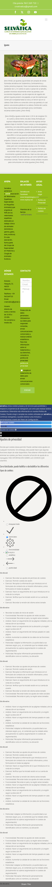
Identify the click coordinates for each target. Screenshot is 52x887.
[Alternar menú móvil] (46, 19)
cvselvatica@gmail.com (26, 6)
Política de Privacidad (42, 201)
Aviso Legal (40, 193)
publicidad (13, 568)
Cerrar (2, 426)
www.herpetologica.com (26, 197)
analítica (12, 555)
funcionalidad (14, 549)
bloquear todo (14, 524)
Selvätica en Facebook (24, 193)
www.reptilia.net (26, 200)
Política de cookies (42, 209)
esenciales (13, 537)
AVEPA (7, 194)
